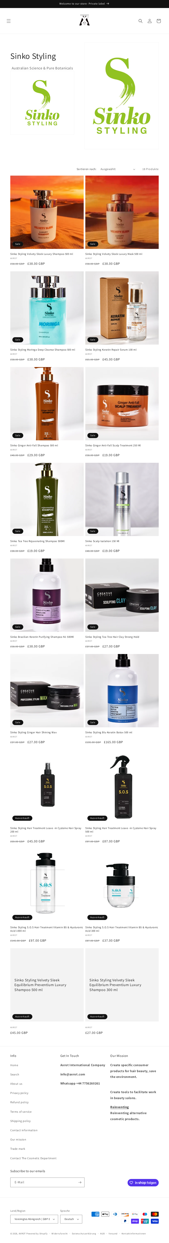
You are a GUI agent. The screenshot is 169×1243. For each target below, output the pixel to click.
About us (16, 1084)
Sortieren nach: (86, 169)
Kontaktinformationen (134, 1233)
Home (14, 1065)
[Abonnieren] (79, 1182)
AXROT (22, 1233)
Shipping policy (20, 1121)
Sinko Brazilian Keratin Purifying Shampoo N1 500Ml (42, 637)
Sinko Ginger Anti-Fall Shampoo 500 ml (34, 445)
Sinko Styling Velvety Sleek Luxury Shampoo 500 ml (41, 254)
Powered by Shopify (37, 1233)
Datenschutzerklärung (84, 1233)
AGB (102, 1233)
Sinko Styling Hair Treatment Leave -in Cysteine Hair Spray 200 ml (45, 830)
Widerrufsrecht (60, 1233)
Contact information (24, 1130)
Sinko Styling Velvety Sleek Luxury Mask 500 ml (113, 254)
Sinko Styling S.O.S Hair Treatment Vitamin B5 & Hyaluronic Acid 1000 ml (46, 929)
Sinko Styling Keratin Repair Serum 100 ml (111, 349)
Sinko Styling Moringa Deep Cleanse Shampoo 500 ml (42, 349)
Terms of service (21, 1112)
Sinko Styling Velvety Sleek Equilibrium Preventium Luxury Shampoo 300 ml (115, 985)
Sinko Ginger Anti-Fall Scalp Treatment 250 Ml (113, 445)
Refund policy (19, 1102)
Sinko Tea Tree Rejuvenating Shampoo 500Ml (37, 541)
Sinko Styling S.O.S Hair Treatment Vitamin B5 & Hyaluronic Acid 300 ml (121, 929)
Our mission (18, 1139)
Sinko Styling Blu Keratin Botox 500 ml (108, 732)
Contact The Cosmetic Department (33, 1158)
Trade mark (17, 1149)
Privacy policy (19, 1093)
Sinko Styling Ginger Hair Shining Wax (33, 732)
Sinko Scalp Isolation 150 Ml (102, 541)
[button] (8, 21)
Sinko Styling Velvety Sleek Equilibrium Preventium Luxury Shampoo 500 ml (40, 985)
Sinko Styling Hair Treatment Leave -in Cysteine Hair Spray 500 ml (120, 830)
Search (14, 1074)
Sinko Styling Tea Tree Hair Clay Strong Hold (112, 637)
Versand (113, 1233)
